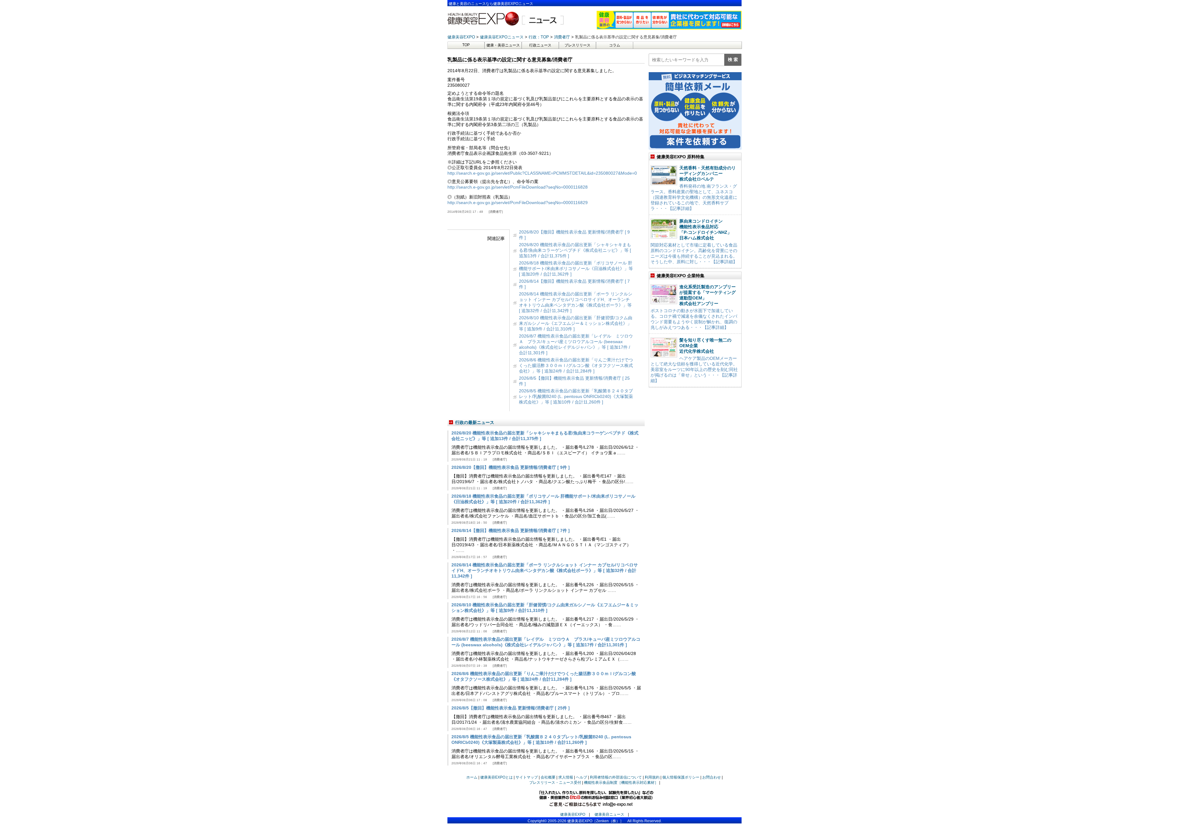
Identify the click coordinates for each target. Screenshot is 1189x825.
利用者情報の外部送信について (616, 777)
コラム (614, 45)
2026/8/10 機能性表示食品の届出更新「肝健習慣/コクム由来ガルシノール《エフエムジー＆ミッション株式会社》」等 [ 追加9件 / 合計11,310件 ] (575, 323)
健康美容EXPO (572, 814)
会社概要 (548, 777)
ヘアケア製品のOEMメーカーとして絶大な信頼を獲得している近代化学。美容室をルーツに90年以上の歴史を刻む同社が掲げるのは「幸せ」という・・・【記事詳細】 (694, 369)
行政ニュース (540, 45)
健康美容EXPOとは (496, 777)
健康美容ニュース (609, 814)
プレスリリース (577, 45)
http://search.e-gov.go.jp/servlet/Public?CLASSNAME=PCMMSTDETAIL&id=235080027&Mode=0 (542, 173)
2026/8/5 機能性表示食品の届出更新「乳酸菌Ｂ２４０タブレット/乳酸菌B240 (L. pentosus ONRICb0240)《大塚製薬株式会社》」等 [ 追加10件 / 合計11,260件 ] (576, 396)
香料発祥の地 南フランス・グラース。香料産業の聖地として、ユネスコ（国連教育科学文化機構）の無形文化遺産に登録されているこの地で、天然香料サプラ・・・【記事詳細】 (694, 197)
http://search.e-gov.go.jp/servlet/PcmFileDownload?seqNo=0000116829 (517, 202)
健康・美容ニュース (503, 45)
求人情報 (565, 777)
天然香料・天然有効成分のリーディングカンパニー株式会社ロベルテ (707, 173)
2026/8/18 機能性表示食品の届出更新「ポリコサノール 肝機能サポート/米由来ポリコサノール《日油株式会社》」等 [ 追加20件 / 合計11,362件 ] (576, 268)
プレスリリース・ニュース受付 (555, 782)
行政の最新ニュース (474, 422)
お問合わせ (711, 777)
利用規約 (652, 777)
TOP (466, 45)
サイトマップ (527, 777)
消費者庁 (496, 211)
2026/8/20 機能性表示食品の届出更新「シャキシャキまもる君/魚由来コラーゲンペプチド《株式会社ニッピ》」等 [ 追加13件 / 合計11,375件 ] (575, 250)
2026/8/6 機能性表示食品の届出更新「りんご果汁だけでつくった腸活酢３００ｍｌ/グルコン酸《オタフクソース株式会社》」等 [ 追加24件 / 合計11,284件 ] (576, 365)
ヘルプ (581, 777)
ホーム (471, 777)
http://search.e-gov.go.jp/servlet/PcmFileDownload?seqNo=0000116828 (517, 187)
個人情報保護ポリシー (680, 777)
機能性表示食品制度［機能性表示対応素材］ (621, 782)
